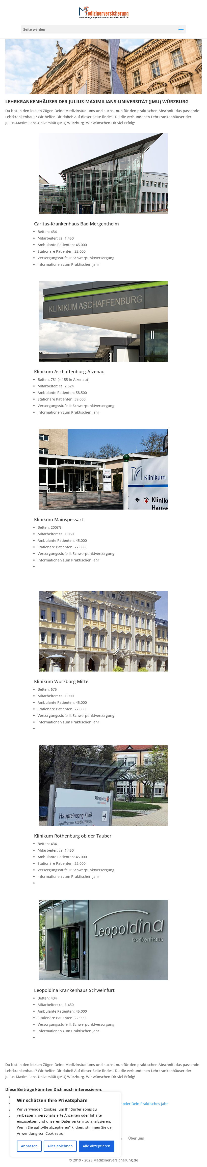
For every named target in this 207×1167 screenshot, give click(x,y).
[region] (65, 1124)
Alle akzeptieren (96, 1146)
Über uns (136, 1138)
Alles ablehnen (60, 1146)
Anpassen (29, 1146)
